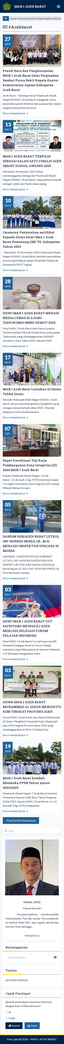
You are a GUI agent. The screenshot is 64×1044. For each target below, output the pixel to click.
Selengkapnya (32, 935)
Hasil (33, 1025)
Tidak (11, 1018)
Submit (15, 1025)
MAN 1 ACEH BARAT (43, 1039)
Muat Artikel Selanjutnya (21, 820)
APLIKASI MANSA (16, 980)
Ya (9, 1012)
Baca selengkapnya (14, 113)
